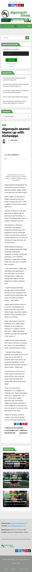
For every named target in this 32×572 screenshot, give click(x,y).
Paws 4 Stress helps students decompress (15, 97)
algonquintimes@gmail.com (19, 523)
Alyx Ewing (18, 485)
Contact (13, 569)
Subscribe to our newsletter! (11, 49)
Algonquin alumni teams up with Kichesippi (15, 132)
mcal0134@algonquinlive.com (16, 526)
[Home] (2, 26)
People (19, 494)
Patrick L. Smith (16, 563)
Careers (4, 125)
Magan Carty (18, 466)
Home (6, 569)
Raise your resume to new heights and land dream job (12, 430)
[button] (29, 26)
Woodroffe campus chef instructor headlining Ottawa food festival (15, 501)
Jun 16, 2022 (9, 504)
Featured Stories (13, 494)
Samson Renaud (20, 504)
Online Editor (14, 140)
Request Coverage (23, 569)
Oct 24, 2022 (9, 466)
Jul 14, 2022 (9, 485)
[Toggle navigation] (15, 26)
